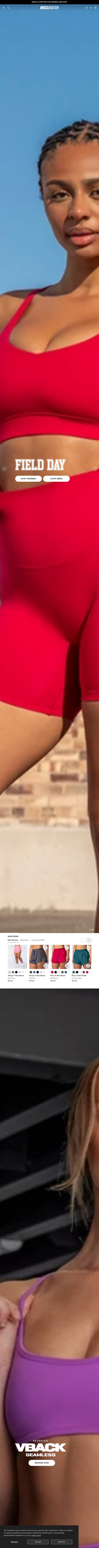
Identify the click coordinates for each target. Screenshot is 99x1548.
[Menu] (3, 8)
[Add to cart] (24, 966)
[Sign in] (91, 8)
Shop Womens (27, 481)
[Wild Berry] (52, 972)
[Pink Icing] (9, 972)
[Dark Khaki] (62, 972)
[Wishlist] (87, 8)
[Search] (8, 8)
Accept (38, 1542)
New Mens (25, 940)
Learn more (36, 1535)
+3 (23, 972)
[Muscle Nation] (49, 7)
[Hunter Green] (65, 972)
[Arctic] (13, 972)
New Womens (13, 940)
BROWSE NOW (42, 1463)
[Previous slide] (4, 468)
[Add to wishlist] (24, 948)
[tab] (90, 929)
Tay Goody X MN (37, 940)
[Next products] (88, 940)
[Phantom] (31, 972)
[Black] (16, 972)
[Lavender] (19, 972)
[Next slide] (94, 468)
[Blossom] (59, 972)
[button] (95, 8)
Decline (61, 1542)
